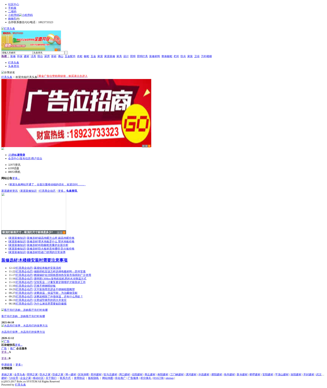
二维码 (12, 11)
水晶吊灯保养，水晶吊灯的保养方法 (23, 331)
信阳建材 (137, 374)
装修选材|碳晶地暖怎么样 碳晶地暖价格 (50, 237)
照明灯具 (142, 56)
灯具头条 (6, 77)
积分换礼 (146, 378)
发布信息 (25, 158)
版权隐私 (93, 378)
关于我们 (51, 378)
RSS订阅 (158, 378)
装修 (13, 56)
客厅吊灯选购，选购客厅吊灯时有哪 (23, 316)
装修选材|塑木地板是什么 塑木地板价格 (50, 241)
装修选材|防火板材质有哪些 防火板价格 (50, 248)
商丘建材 (150, 374)
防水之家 (45, 374)
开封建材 (308, 374)
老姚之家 (6, 374)
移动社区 (38, 378)
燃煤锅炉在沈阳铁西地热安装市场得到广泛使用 (62, 275)
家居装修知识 (28, 190)
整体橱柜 (166, 56)
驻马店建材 (110, 374)
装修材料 (154, 56)
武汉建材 (321, 374)
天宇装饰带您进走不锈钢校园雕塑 (54, 289)
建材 (26, 56)
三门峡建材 (177, 374)
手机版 (12, 7)
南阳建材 (162, 374)
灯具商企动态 (47, 190)
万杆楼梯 (206, 56)
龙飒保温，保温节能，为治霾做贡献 (55, 292)
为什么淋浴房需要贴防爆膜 (50, 303)
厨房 (47, 56)
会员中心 (13, 158)
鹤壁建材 (255, 374)
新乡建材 (242, 374)
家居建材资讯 (9, 190)
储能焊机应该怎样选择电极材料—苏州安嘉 (60, 271)
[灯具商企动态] (24, 267)
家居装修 (109, 56)
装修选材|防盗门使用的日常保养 (46, 252)
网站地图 (107, 378)
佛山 (60, 56)
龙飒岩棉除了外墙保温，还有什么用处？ (58, 296)
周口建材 (124, 374)
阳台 (40, 56)
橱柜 (86, 56)
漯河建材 (191, 374)
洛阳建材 (296, 374)
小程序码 (13, 15)
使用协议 (79, 378)
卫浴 (197, 56)
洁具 (33, 56)
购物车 (12, 18)
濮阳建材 (216, 374)
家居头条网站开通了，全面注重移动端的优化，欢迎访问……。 (48, 184)
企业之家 (25, 378)
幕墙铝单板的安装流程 (47, 267)
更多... (62, 190)
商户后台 (36, 158)
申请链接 (6, 364)
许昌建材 (203, 374)
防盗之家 (57, 374)
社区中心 (13, 4)
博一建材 (70, 374)
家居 (100, 56)
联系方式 (65, 378)
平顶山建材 (282, 374)
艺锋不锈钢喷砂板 (45, 285)
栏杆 (176, 56)
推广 (12, 348)
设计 (126, 56)
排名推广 (120, 378)
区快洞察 (83, 374)
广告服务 (133, 378)
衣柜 (79, 56)
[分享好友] (8, 72)
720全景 (13, 378)
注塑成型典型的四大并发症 (50, 300)
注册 (11, 154)
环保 (19, 56)
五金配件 (70, 56)
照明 (133, 56)
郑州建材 (96, 374)
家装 (190, 56)
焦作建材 (229, 374)
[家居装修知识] (17, 237)
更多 (5, 358)
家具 (119, 56)
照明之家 (32, 374)
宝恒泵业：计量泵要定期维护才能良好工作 (60, 282)
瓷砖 (54, 56)
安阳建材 (267, 374)
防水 (183, 56)
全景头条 (19, 374)
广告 (4, 348)
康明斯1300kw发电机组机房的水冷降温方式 (60, 278)
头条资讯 (72, 190)
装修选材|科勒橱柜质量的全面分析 (47, 245)
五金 (93, 56)
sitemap (170, 378)
